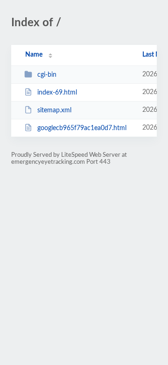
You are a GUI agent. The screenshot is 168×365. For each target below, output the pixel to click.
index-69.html (57, 92)
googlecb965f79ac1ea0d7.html (81, 128)
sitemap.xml (54, 110)
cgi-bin (46, 75)
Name (33, 54)
